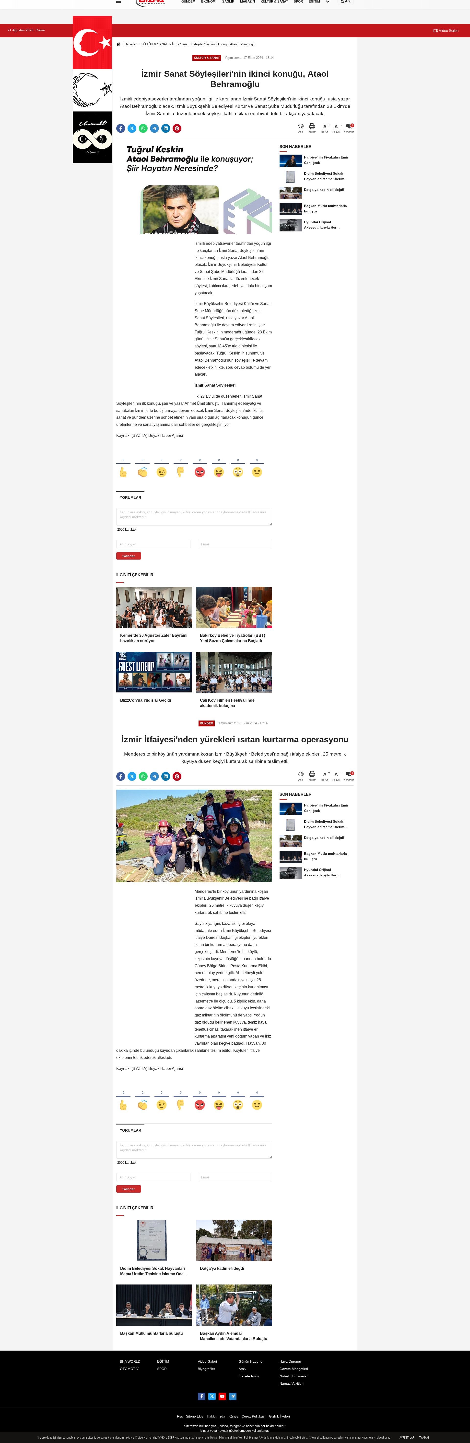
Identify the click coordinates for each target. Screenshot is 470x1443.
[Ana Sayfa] (118, 44)
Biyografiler (206, 1369)
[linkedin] (165, 128)
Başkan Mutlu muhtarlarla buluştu (151, 1333)
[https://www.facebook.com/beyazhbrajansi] (201, 1396)
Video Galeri (448, 30)
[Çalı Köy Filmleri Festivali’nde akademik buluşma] (234, 672)
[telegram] (154, 128)
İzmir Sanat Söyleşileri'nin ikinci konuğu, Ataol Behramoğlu (213, 44)
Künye (233, 1416)
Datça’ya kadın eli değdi (222, 1268)
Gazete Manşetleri (294, 1369)
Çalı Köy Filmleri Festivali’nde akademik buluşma (227, 703)
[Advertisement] (153, 313)
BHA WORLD (130, 1361)
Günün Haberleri (251, 1361)
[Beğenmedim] (181, 464)
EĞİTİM (163, 1361)
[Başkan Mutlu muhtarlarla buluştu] (154, 1305)
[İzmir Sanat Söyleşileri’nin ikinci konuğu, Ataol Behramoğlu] (194, 188)
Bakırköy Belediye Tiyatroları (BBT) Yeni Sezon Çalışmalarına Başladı (232, 638)
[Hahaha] (219, 464)
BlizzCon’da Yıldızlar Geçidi (145, 700)
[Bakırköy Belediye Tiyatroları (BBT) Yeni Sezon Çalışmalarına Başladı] (234, 607)
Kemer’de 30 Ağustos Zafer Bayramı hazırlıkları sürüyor (153, 638)
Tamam (424, 1437)
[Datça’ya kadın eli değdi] (234, 1240)
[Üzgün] (257, 464)
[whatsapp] (143, 128)
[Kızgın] (200, 464)
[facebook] (120, 128)
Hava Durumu (290, 1361)
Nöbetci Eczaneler (294, 1376)
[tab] (130, 497)
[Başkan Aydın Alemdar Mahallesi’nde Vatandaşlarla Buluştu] (234, 1305)
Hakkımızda (216, 1416)
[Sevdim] (161, 464)
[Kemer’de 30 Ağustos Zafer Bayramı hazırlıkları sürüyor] (154, 607)
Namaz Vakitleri (292, 1383)
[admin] (232, 1396)
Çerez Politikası (254, 1416)
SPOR (162, 1369)
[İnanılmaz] (238, 464)
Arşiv (242, 1369)
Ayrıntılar (407, 1437)
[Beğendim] (123, 464)
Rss (180, 1416)
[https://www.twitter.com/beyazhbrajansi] (212, 1396)
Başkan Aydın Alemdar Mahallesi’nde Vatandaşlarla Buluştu (233, 1336)
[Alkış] (142, 464)
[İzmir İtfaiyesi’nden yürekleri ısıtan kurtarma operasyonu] (194, 835)
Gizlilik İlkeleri (279, 1416)
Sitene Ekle (194, 1416)
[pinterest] (177, 128)
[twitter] (132, 128)
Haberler (130, 44)
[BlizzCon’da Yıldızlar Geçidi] (154, 672)
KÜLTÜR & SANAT (154, 44)
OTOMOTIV (129, 1369)
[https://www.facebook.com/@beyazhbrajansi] (222, 1396)
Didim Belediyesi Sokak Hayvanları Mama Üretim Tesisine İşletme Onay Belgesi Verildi (153, 1271)
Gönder (128, 556)
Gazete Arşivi (249, 1376)
